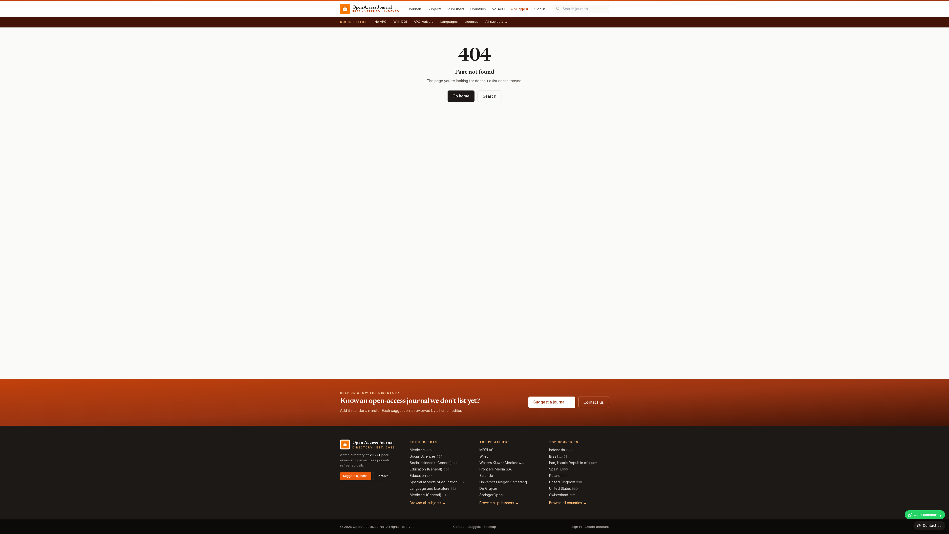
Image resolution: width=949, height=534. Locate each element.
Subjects (435, 9)
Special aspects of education (433, 482)
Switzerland (558, 495)
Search (489, 96)
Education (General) (426, 469)
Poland (555, 475)
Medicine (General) (425, 495)
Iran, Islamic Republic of (568, 463)
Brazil (553, 456)
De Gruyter (488, 488)
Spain (553, 469)
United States (560, 488)
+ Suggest (519, 9)
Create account (596, 527)
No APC (381, 21)
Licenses (471, 21)
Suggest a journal (355, 476)
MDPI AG (486, 450)
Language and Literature (430, 488)
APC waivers (423, 21)
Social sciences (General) (431, 463)
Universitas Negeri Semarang (503, 482)
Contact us (593, 402)
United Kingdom (562, 482)
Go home (461, 95)
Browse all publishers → (498, 503)
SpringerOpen (491, 495)
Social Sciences (423, 456)
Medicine (417, 450)
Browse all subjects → (428, 503)
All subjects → (496, 21)
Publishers (456, 9)
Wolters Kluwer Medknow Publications (500, 463)
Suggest (474, 527)
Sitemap (490, 527)
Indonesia (557, 450)
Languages (449, 21)
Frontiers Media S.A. (495, 469)
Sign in (539, 9)
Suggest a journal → (551, 402)
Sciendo (486, 475)
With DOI (400, 21)
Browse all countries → (567, 503)
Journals (415, 9)
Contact (382, 476)
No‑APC (498, 9)
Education (418, 475)
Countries (478, 9)
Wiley (484, 456)
